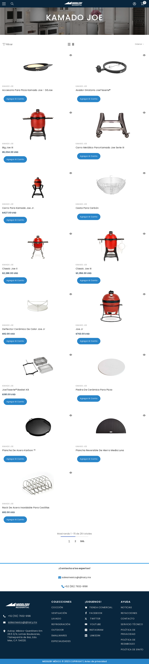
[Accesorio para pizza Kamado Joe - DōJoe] (37, 67)
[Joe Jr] (111, 306)
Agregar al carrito (15, 99)
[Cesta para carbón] (111, 185)
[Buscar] (12, 4)
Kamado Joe (7, 86)
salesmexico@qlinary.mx (76, 577)
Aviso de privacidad (96, 661)
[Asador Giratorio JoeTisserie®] (111, 67)
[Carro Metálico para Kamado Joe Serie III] (111, 125)
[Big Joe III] (37, 125)
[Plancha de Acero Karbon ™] (37, 427)
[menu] (4, 4)
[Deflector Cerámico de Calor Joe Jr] (37, 306)
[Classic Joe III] (111, 246)
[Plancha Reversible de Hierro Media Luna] (111, 427)
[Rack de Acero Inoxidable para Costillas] (37, 485)
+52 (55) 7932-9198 (76, 586)
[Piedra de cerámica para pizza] (111, 367)
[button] (69, 44)
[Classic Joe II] (37, 246)
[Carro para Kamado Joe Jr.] (37, 185)
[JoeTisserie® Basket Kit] (37, 367)
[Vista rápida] (70, 55)
